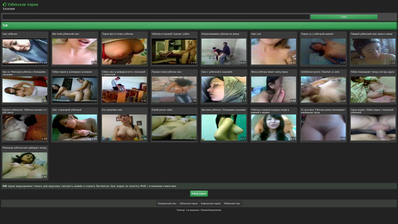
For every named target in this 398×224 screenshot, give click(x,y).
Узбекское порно (189, 203)
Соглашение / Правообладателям (203, 210)
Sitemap (181, 210)
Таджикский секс (167, 203)
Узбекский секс (232, 203)
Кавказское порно (211, 203)
